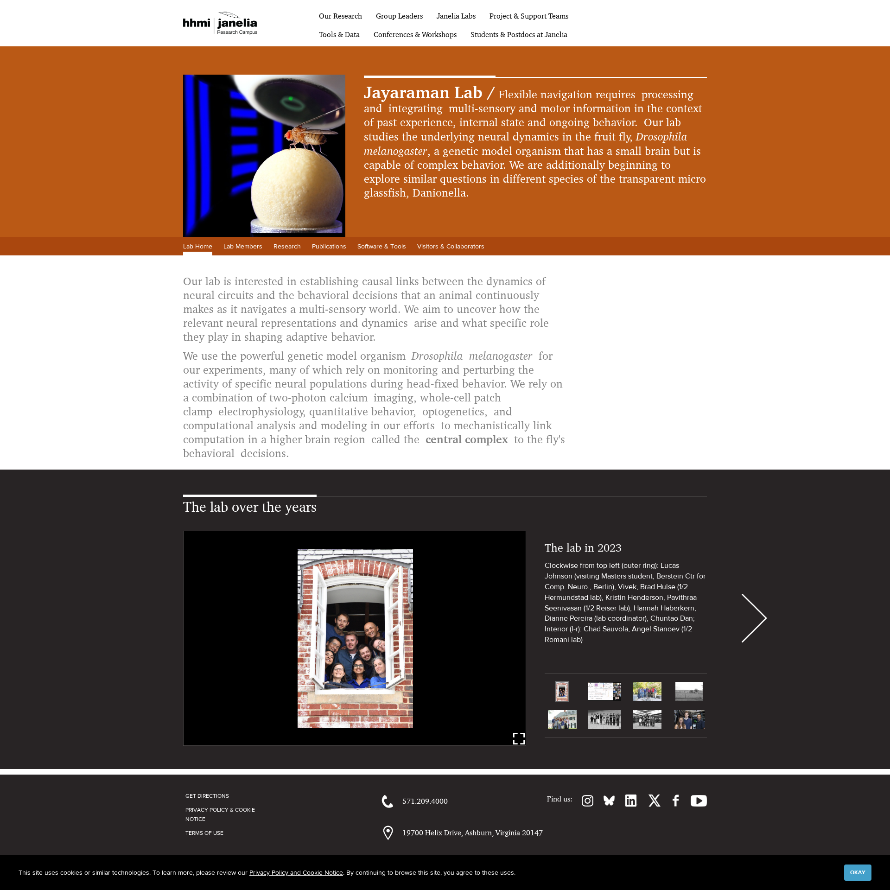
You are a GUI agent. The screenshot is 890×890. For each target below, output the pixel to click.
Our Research (340, 16)
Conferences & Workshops (415, 34)
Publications (329, 246)
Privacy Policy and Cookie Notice (296, 872)
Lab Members (242, 246)
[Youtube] (694, 800)
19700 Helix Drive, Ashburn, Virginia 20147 (472, 832)
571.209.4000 (425, 801)
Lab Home (197, 246)
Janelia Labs (456, 16)
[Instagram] (583, 800)
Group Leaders (399, 16)
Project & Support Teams (529, 16)
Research (287, 246)
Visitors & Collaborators (450, 246)
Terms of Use (204, 833)
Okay (857, 872)
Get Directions (207, 796)
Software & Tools (381, 246)
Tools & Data (339, 34)
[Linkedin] (626, 800)
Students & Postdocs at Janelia (518, 34)
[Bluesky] (604, 800)
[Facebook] (671, 800)
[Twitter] (649, 800)
